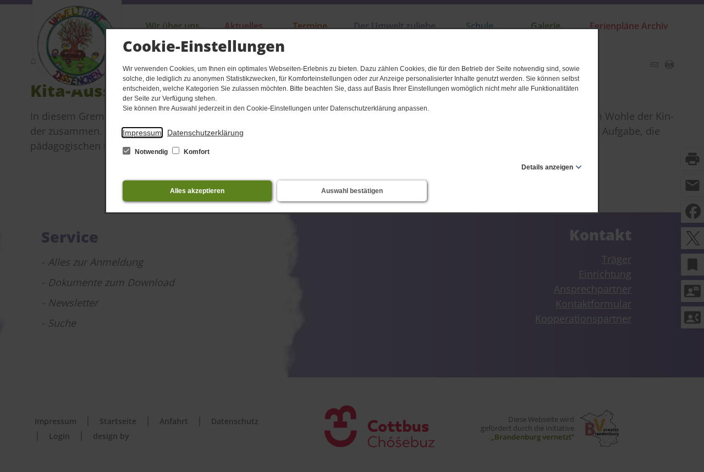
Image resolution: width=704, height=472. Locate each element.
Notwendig (151, 152)
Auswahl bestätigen (352, 191)
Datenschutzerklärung (205, 132)
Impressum (142, 132)
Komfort (196, 152)
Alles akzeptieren (197, 191)
